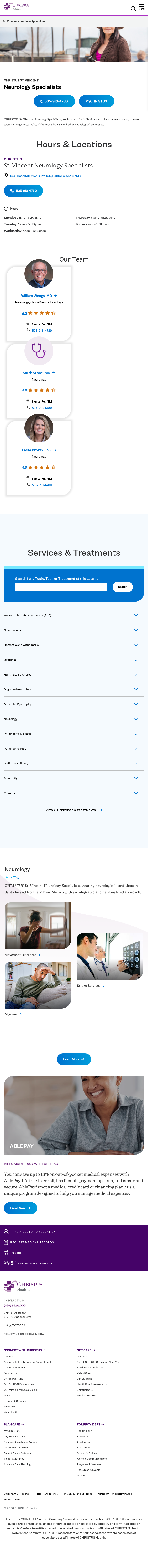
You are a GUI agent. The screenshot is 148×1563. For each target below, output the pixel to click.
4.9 (24, 313)
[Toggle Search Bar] (133, 9)
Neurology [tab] (10, 719)
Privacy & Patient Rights (78, 1493)
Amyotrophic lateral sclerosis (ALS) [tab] (27, 615)
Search (122, 587)
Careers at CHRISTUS (17, 1493)
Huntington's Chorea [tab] (17, 674)
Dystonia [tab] (10, 659)
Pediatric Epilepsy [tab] (16, 763)
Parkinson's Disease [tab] (17, 734)
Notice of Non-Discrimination (115, 1493)
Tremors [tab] (9, 793)
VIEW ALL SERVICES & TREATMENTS (71, 810)
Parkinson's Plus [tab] (15, 748)
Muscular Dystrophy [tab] (17, 704)
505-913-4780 (42, 331)
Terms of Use (12, 1499)
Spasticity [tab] (11, 778)
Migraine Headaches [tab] (17, 689)
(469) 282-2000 (15, 1305)
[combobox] (61, 587)
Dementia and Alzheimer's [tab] (21, 645)
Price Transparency (47, 1493)
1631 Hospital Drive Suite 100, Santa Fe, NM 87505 (46, 176)
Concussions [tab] (12, 630)
